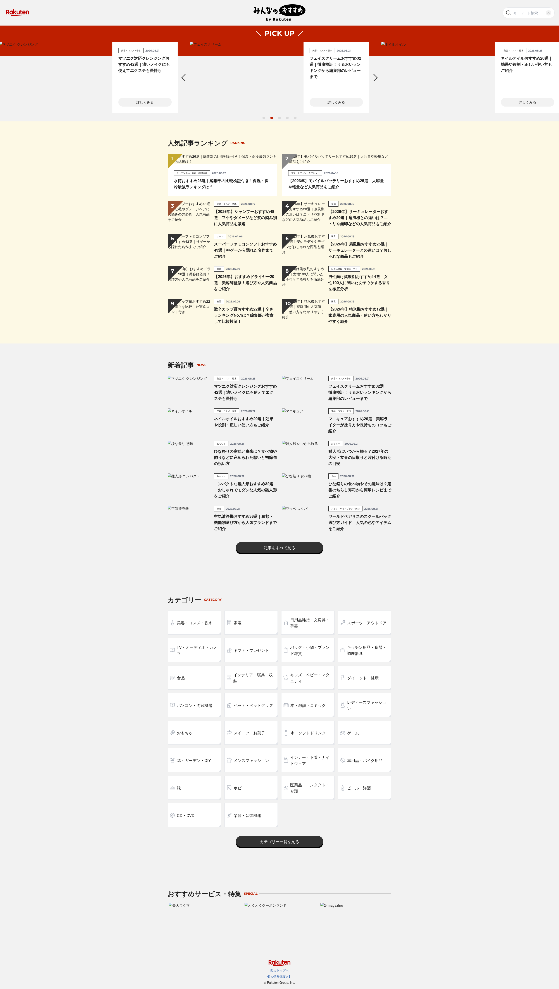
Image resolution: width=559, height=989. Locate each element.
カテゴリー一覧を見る (279, 841)
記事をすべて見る (279, 547)
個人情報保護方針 (279, 976)
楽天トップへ (279, 970)
